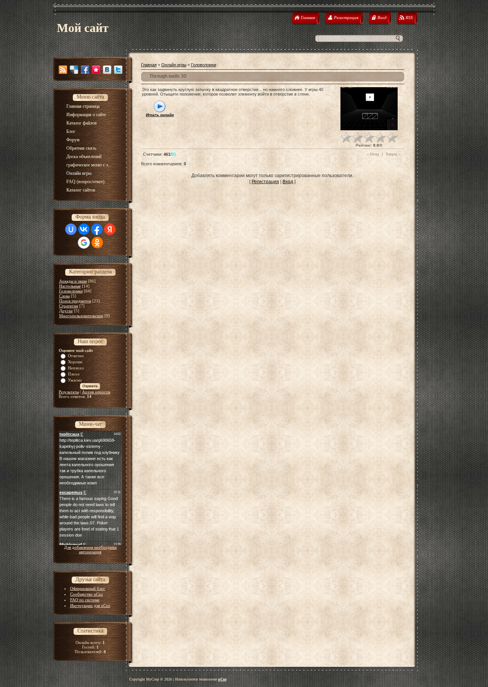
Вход (288, 181)
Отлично (76, 355)
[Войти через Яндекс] (110, 229)
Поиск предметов (75, 301)
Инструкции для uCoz (90, 605)
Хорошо (75, 361)
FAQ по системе (85, 600)
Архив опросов (96, 392)
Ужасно (75, 380)
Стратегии (68, 306)
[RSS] (63, 70)
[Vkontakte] (107, 70)
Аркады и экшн (73, 281)
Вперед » (393, 154)
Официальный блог (87, 588)
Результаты (69, 392)
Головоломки (71, 291)
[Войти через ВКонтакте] (84, 229)
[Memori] (96, 70)
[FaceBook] (85, 70)
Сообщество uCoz (86, 594)
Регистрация (265, 181)
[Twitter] (118, 70)
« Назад (373, 154)
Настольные (70, 286)
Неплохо (76, 368)
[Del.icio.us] (74, 70)
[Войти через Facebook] (97, 229)
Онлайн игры (173, 64)
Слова (64, 296)
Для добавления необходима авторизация (90, 549)
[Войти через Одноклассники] (97, 242)
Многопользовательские (81, 315)
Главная (149, 64)
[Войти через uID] (71, 229)
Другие (66, 310)
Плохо (74, 374)
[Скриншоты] (369, 108)
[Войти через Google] (84, 242)
